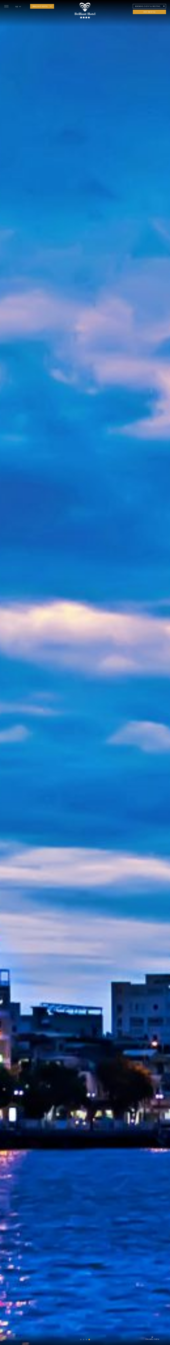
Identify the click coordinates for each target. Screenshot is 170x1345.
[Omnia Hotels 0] (85, 11)
